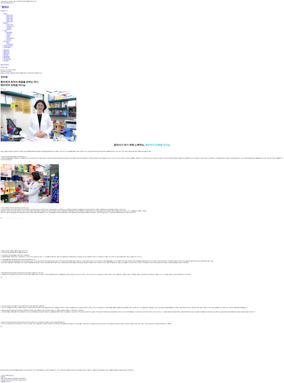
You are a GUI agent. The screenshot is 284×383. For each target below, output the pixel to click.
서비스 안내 (10, 24)
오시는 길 (8, 381)
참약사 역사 (10, 16)
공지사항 (9, 33)
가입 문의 (9, 27)
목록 (7, 375)
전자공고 (9, 39)
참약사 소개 (10, 15)
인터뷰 (8, 35)
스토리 (5, 30)
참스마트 (7, 53)
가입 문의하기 (7, 47)
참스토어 (7, 51)
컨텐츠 (8, 36)
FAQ (8, 42)
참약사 (5, 13)
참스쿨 (6, 54)
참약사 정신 (10, 18)
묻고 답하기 (7, 41)
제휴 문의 (9, 29)
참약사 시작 (10, 21)
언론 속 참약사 (10, 38)
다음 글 (11, 375)
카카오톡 (7, 57)
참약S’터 (7, 50)
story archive (9, 32)
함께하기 (6, 23)
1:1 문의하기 (10, 44)
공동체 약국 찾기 (8, 45)
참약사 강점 (10, 19)
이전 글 (4, 375)
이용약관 (3, 381)
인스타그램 (8, 59)
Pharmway (7, 56)
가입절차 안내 (10, 26)
